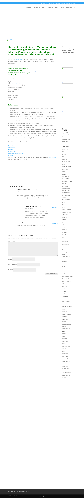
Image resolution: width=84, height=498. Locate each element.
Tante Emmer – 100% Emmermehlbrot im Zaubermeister (29, 383)
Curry (63, 207)
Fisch (63, 224)
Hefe (63, 247)
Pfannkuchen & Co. (67, 306)
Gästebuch (69, 7)
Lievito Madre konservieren (19, 286)
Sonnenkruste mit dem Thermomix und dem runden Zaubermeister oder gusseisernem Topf (28, 444)
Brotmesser (11, 155)
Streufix (10, 149)
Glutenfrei (64, 235)
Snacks (63, 343)
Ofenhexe (64, 294)
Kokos (63, 259)
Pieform (64, 309)
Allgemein (64, 159)
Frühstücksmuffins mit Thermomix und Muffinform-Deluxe (30, 344)
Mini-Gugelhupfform (67, 276)
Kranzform (64, 264)
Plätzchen (64, 311)
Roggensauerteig (66, 324)
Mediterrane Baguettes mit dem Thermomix (25, 464)
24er (63, 151)
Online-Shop (52, 157)
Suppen (64, 348)
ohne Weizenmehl (67, 301)
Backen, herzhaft (66, 166)
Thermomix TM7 (44, 3)
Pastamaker (65, 304)
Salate (63, 331)
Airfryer (50, 7)
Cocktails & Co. (66, 204)
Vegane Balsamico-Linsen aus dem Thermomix (67, 135)
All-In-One (64, 156)
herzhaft (64, 249)
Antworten (55, 190)
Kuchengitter (12, 151)
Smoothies (64, 338)
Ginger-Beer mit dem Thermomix (57, 3)
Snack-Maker (65, 341)
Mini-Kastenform (66, 279)
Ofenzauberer (65, 299)
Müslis (63, 289)
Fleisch (63, 227)
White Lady (65, 356)
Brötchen (64, 183)
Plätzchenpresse (66, 314)
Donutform (65, 214)
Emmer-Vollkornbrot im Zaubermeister (23, 303)
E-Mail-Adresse (12, 264)
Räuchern (64, 316)
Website (10, 269)
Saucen (64, 333)
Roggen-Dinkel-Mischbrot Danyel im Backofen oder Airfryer (30, 422)
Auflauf (64, 164)
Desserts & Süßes (66, 212)
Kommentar (12, 241)
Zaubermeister (66, 361)
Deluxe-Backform (66, 209)
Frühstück (64, 229)
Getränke (64, 232)
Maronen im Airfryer (71, 3)
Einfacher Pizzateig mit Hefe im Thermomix (25, 364)
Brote (63, 202)
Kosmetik (64, 261)
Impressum (11, 491)
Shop (56, 7)
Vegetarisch (65, 353)
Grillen (63, 237)
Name (10, 259)
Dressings (64, 217)
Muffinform (65, 286)
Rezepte (35, 7)
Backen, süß (65, 169)
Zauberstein (65, 364)
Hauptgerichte (65, 244)
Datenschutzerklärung (23, 491)
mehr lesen (13, 292)
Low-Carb (64, 274)
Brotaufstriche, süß (67, 181)
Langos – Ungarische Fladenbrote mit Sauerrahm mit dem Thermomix (30, 403)
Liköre (63, 271)
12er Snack (65, 149)
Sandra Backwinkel (31, 207)
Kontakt (62, 7)
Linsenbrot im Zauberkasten (19, 325)
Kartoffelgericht (66, 252)
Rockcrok (64, 321)
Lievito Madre (19, 59)
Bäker (63, 171)
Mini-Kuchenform (66, 281)
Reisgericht (65, 319)
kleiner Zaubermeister (14, 146)
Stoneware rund (66, 346)
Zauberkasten (65, 359)
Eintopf (64, 219)
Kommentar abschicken (51, 273)
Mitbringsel (65, 284)
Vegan (63, 351)
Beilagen (64, 174)
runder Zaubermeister (14, 144)
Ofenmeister (11, 148)
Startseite (28, 7)
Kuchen (64, 266)
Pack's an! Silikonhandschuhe (16, 153)
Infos (43, 7)
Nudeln (64, 291)
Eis (62, 222)
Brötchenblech (66, 199)
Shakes (63, 336)
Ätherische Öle (66, 161)
